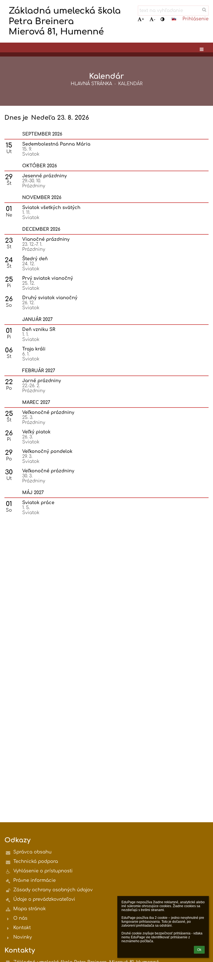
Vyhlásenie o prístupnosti (43, 870)
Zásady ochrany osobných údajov (53, 889)
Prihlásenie (195, 18)
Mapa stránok (29, 908)
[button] (162, 19)
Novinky (22, 937)
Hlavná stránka (91, 83)
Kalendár (130, 83)
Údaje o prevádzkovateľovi (44, 899)
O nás (20, 918)
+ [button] (143, 19)
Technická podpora (35, 861)
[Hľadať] (204, 9)
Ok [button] (199, 950)
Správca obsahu (32, 852)
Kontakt (22, 927)
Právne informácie (34, 880)
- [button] (154, 19)
